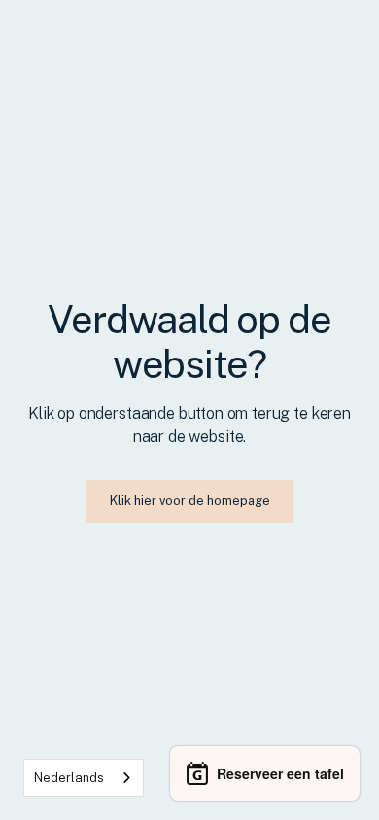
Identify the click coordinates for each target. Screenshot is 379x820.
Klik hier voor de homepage (190, 501)
